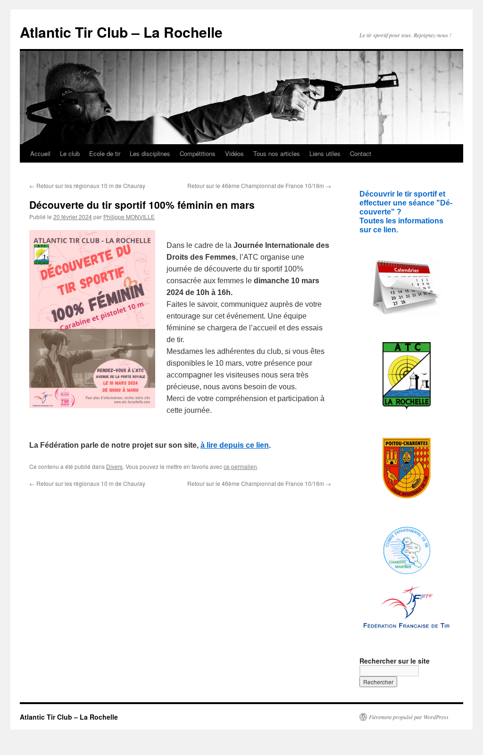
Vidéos (234, 153)
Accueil (40, 153)
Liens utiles (325, 153)
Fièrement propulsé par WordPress (409, 717)
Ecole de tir (104, 153)
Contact (360, 153)
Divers (114, 466)
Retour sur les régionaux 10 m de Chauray (87, 185)
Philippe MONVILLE (129, 217)
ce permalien (240, 466)
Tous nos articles (276, 153)
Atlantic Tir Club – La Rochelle (121, 32)
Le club (70, 153)
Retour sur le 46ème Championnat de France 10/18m (259, 185)
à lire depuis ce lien (234, 445)
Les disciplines (150, 153)
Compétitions (198, 153)
